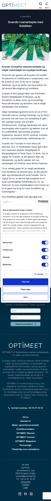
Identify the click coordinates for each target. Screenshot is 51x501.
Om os (25, 417)
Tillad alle (25, 282)
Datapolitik (25, 482)
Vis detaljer (39, 274)
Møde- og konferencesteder (25, 425)
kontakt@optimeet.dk (25, 476)
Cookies (25, 484)
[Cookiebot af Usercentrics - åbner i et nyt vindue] (38, 201)
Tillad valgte (25, 289)
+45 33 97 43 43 (27, 479)
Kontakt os (25, 421)
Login (25, 487)
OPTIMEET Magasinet (25, 441)
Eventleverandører (25, 429)
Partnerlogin (25, 445)
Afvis (25, 297)
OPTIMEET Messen (25, 433)
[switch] (45, 250)
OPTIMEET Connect (25, 437)
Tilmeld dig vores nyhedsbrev (25, 449)
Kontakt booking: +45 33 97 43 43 (26, 408)
